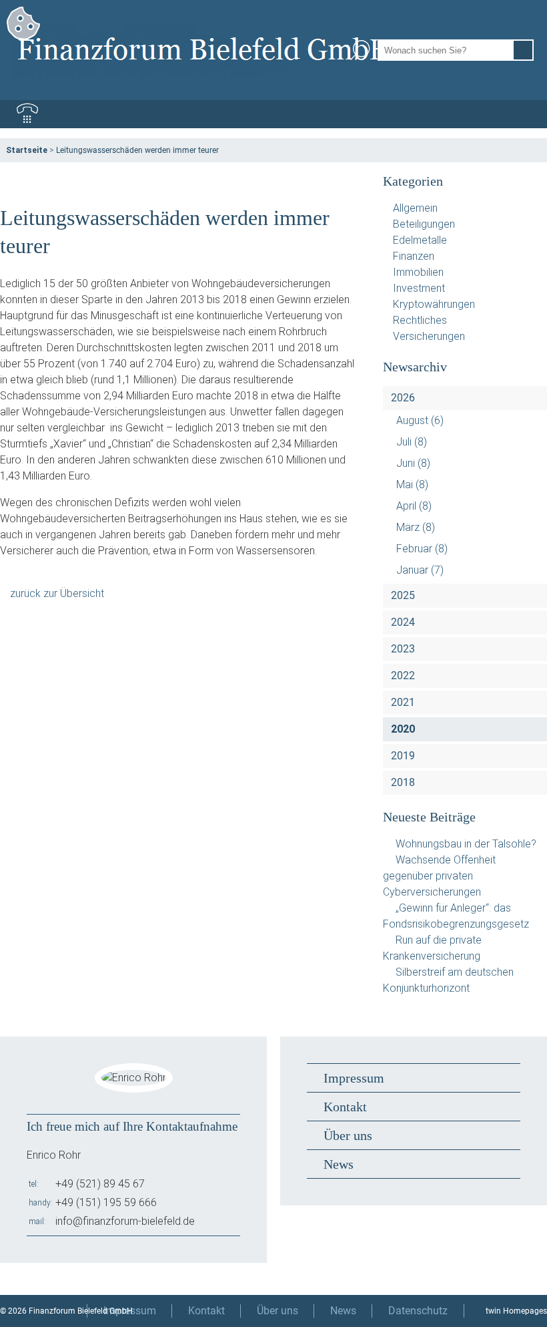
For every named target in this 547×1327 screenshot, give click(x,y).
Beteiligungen (424, 224)
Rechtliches (420, 320)
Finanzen (413, 256)
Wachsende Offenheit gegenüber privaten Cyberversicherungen (439, 876)
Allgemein (415, 208)
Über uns (348, 1135)
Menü (520, 114)
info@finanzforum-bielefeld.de (125, 1221)
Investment (419, 288)
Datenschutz (418, 1310)
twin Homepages (516, 1311)
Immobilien (418, 272)
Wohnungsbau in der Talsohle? (466, 843)
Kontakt (345, 1106)
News (339, 1164)
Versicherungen (429, 336)
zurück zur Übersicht (57, 593)
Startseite (26, 150)
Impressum (354, 1078)
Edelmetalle (420, 240)
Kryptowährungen (434, 304)
